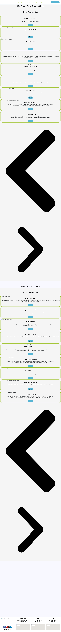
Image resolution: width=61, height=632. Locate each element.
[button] (43, 2)
